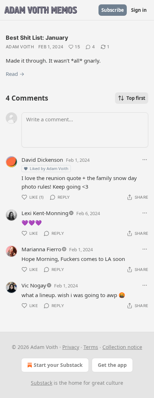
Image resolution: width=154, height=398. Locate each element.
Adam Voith (20, 46)
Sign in (139, 10)
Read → (15, 73)
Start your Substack (58, 364)
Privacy (70, 347)
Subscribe (112, 10)
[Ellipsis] (144, 159)
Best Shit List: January (37, 37)
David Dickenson (42, 159)
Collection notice (122, 347)
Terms (90, 347)
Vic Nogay (33, 285)
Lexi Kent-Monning (44, 213)
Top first (135, 98)
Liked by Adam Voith (49, 168)
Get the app (112, 364)
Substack (41, 382)
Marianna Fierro (41, 249)
